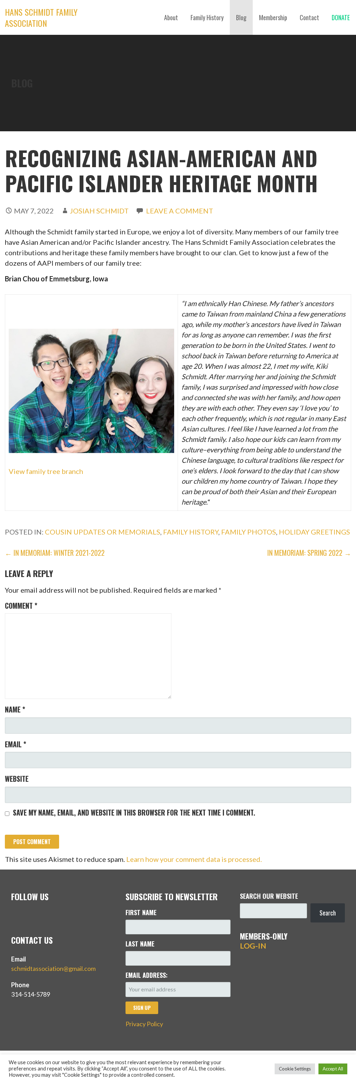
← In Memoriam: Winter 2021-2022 (55, 552)
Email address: (147, 975)
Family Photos (248, 532)
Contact (309, 17)
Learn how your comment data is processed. (194, 859)
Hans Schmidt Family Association (41, 17)
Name (15, 709)
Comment (21, 605)
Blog (241, 17)
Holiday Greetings (314, 532)
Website (17, 778)
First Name (141, 912)
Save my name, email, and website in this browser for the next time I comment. (134, 812)
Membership (273, 17)
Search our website (269, 896)
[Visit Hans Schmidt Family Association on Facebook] (30, 916)
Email (15, 744)
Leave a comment (179, 211)
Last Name (140, 943)
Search (327, 912)
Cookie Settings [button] (295, 1069)
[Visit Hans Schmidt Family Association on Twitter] (16, 916)
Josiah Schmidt (99, 211)
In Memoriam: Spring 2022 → (309, 552)
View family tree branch (46, 471)
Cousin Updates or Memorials (102, 532)
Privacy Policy (144, 1024)
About (171, 17)
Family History (207, 17)
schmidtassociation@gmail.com (53, 968)
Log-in (253, 945)
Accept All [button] (333, 1069)
